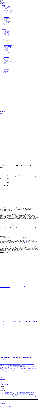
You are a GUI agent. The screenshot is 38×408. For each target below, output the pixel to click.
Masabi (19, 175)
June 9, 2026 (2, 359)
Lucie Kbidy (3, 111)
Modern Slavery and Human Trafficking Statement (8, 406)
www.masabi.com (26, 242)
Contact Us (2, 382)
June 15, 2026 (2, 324)
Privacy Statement (3, 401)
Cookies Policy (2, 403)
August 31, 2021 (2, 110)
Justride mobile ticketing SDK (15, 183)
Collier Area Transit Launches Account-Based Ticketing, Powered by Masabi (15, 357)
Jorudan (7, 176)
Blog (1, 383)
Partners (1, 381)
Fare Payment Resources (4, 384)
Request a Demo (2, 379)
